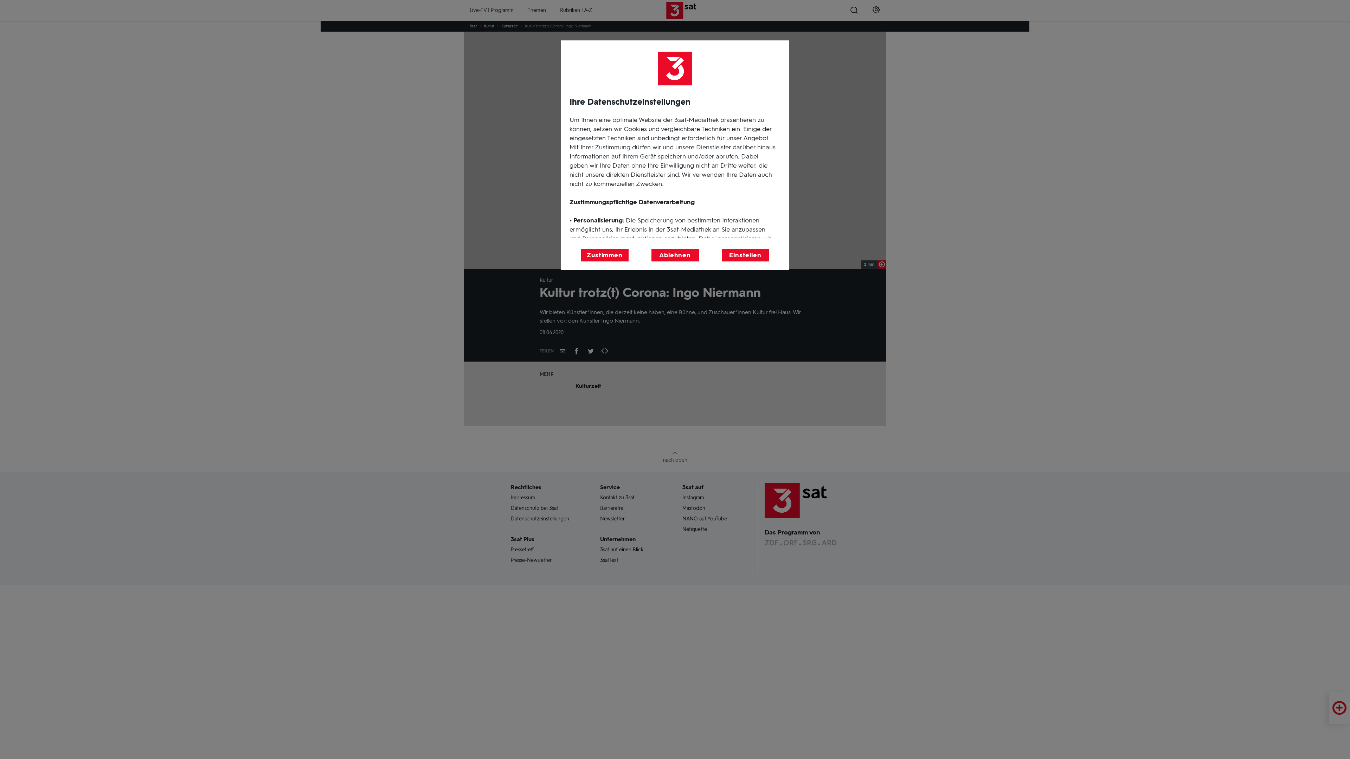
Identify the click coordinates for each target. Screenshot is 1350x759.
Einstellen (745, 255)
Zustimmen (605, 255)
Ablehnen (674, 255)
